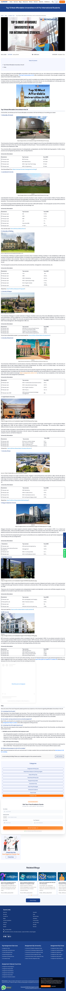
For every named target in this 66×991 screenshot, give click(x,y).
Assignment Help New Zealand (9, 976)
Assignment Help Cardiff (56, 956)
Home (11, 1)
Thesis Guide (33, 792)
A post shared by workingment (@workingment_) (18, 701)
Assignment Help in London (57, 948)
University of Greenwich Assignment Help (34, 952)
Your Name (5, 809)
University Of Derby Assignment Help (33, 954)
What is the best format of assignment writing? (24, 169)
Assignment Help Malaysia (8, 970)
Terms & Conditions (7, 920)
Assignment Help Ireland (8, 974)
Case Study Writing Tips (33, 777)
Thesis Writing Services (7, 952)
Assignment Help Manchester (57, 958)
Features (5, 922)
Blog (6, 15)
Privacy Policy (36, 920)
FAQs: (5, 67)
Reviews (36, 1)
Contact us (47, 1)
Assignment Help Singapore (8, 966)
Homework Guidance (33, 789)
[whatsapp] (7, 936)
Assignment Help (6, 948)
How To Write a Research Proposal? (16, 288)
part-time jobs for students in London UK (46, 659)
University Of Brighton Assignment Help (34, 948)
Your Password (36, 820)
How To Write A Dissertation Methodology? (18, 500)
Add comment (59, 756)
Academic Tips (11, 15)
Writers (30, 1)
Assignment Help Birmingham (57, 950)
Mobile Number (6, 814)
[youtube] (5, 936)
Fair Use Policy (36, 922)
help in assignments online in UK (28, 373)
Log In (56, 1)
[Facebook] (3, 936)
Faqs (34, 914)
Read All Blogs (33, 900)
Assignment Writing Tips (33, 768)
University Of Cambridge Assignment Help (34, 950)
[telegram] (8, 936)
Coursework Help (6, 958)
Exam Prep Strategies (33, 786)
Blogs (20, 1)
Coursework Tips (33, 783)
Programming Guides (33, 780)
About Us (41, 1)
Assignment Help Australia (8, 972)
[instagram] (10, 936)
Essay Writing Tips (33, 774)
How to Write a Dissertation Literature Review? (19, 448)
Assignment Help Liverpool (56, 954)
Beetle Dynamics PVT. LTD (35, 988)
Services (16, 1)
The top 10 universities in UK (26, 75)
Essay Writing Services (7, 954)
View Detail (53, 986)
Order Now (62, 1)
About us (5, 912)
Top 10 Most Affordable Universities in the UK (14, 64)
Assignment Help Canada (8, 968)
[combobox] (5, 817)
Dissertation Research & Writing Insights (33, 771)
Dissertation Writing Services (9, 950)
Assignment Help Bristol (56, 952)
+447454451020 (8, 929)
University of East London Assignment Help (34, 956)
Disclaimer (35, 918)
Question (35, 912)
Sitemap (34, 924)
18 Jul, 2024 (3, 54)
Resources (25, 1)
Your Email (5, 820)
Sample (4, 926)
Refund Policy (36, 916)
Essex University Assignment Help (33, 958)
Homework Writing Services (8, 956)
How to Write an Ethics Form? (17, 228)
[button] (53, 2)
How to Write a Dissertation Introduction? (39, 335)
